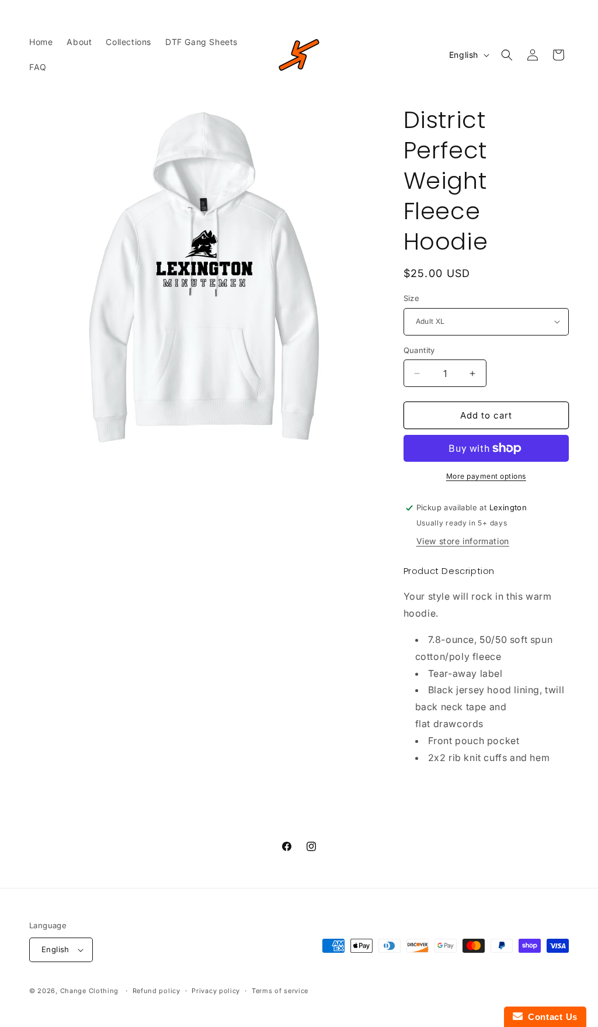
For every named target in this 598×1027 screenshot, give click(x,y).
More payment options (486, 476)
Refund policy (156, 991)
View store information (462, 541)
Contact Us (550, 1017)
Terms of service (280, 991)
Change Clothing (89, 991)
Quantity (419, 350)
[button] (507, 55)
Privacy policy (216, 991)
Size (412, 298)
